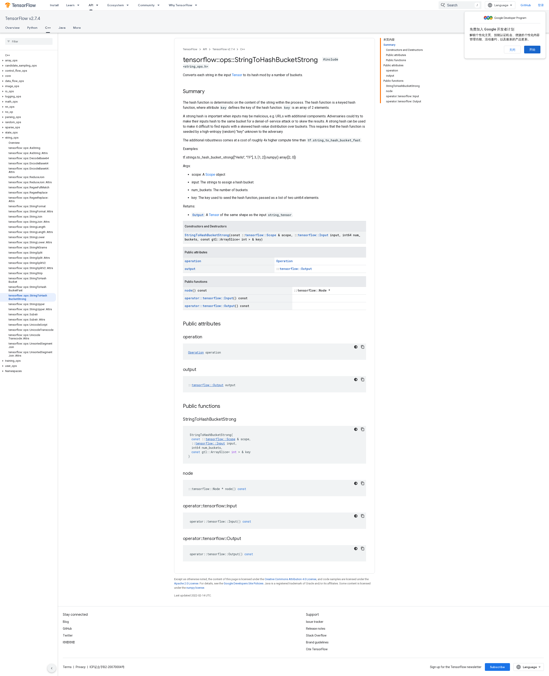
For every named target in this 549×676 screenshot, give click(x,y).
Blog (66, 621)
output (190, 269)
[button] (28, 60)
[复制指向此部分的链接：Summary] (209, 91)
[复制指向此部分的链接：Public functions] (224, 406)
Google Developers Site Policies (243, 583)
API (91, 5)
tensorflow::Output (296, 269)
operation (193, 261)
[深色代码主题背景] (355, 346)
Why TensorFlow (180, 5)
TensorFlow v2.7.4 (22, 18)
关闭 (512, 50)
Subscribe (497, 667)
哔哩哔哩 (69, 642)
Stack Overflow (316, 635)
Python (32, 28)
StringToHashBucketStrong (207, 235)
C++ (48, 28)
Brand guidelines (317, 642)
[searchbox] (29, 41)
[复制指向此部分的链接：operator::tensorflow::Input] (241, 506)
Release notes (315, 628)
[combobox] (460, 5)
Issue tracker (314, 621)
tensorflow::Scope (260, 235)
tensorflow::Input (313, 235)
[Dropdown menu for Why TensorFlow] (197, 5)
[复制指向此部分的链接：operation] (206, 337)
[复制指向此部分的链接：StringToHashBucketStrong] (240, 419)
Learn (70, 5)
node (188, 290)
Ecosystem (115, 5)
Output (198, 215)
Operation (284, 261)
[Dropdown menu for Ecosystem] (129, 5)
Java (62, 28)
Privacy (81, 667)
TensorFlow (190, 49)
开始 (532, 49)
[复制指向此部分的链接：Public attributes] (225, 324)
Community (146, 5)
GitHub (525, 5)
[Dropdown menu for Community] (160, 5)
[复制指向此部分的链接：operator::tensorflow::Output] (245, 538)
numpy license (195, 587)
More (77, 28)
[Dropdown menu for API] (98, 5)
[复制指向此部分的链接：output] (200, 369)
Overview (12, 28)
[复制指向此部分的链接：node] (197, 473)
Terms (67, 667)
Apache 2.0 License (186, 583)
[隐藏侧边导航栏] (51, 668)
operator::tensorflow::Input (209, 298)
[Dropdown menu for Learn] (79, 5)
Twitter (68, 635)
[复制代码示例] (362, 346)
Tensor (237, 75)
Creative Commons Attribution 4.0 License (290, 579)
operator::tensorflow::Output (210, 306)
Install (54, 5)
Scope (210, 174)
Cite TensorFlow (317, 649)
